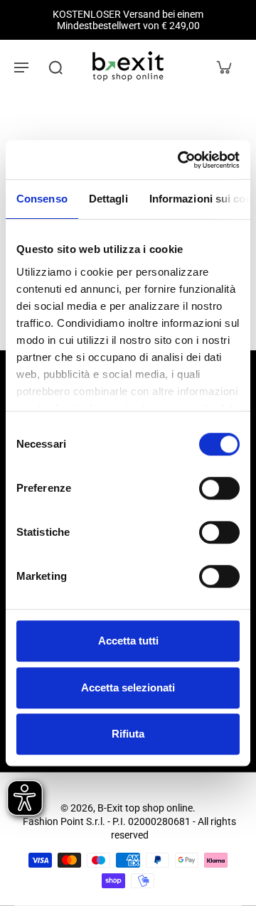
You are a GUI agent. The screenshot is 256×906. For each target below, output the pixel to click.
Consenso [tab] (42, 199)
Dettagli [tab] (108, 199)
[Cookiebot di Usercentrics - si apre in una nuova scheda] (181, 160)
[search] (55, 67)
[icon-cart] (223, 67)
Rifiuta (128, 734)
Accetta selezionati (128, 687)
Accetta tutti (128, 641)
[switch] (219, 488)
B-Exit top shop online (145, 808)
